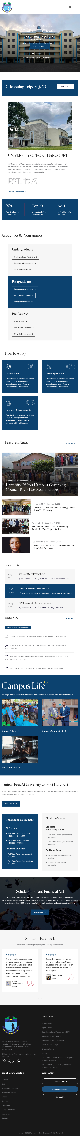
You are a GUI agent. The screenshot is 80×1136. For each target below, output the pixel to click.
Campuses (6, 1105)
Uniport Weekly (48, 1049)
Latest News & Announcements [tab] (17, 628)
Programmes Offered (22, 295)
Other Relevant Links (22, 334)
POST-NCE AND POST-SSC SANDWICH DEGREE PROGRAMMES (36, 669)
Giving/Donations (8, 1110)
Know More (38, 912)
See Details (9, 804)
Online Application (55, 374)
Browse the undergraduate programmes (37, 29)
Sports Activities (10, 768)
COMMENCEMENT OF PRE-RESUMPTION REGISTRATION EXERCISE (38, 636)
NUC (3, 1084)
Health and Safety (9, 1093)
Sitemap (5, 1101)
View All (69, 443)
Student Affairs (9, 731)
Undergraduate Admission (24, 257)
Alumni (4, 1097)
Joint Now (64, 87)
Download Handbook (60, 1089)
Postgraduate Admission (23, 289)
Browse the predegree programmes (37, 57)
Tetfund (5, 1080)
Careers (5, 1118)
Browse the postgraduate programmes (36, 43)
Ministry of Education (10, 1088)
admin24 (11, 481)
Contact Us (60, 1097)
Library (44, 1053)
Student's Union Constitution (53, 1040)
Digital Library (47, 1028)
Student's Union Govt (52, 731)
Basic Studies (19, 321)
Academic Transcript (50, 1045)
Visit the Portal (12, 374)
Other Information (21, 269)
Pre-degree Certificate (23, 328)
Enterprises (6, 1114)
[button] (38, 998)
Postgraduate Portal (22, 302)
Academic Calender (60, 1081)
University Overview (16, 191)
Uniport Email (47, 1023)
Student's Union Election (51, 1036)
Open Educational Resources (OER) (56, 1032)
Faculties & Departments (23, 263)
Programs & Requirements (18, 410)
